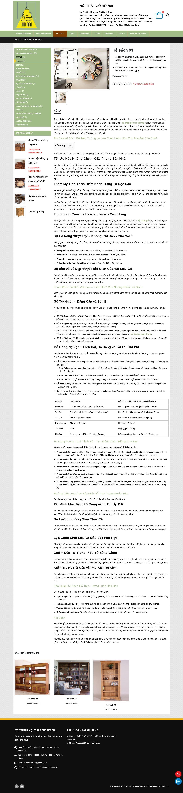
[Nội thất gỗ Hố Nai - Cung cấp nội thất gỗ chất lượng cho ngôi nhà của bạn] (26, 15)
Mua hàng (33, 703)
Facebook (114, 84)
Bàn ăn (19, 80)
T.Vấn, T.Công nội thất (138, 34)
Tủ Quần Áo (20, 95)
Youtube (22, 786)
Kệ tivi (72, 34)
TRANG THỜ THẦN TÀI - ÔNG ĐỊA (28, 106)
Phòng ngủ (109, 34)
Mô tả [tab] (57, 111)
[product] (20, 146)
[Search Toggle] (168, 15)
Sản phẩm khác (22, 121)
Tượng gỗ (20, 117)
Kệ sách (59, 34)
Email (129, 84)
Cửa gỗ (19, 87)
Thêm (121, 34)
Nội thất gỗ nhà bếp (24, 84)
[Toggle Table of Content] (69, 146)
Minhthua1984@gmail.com (35, 763)
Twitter (119, 84)
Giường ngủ (84, 34)
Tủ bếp (18, 91)
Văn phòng (20, 125)
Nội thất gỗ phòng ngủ (25, 76)
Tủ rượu (19, 61)
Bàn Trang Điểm (22, 99)
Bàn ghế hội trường (23, 34)
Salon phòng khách (43, 34)
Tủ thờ (97, 34)
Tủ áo (18, 110)
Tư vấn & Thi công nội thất (27, 114)
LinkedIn (124, 84)
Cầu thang (20, 102)
